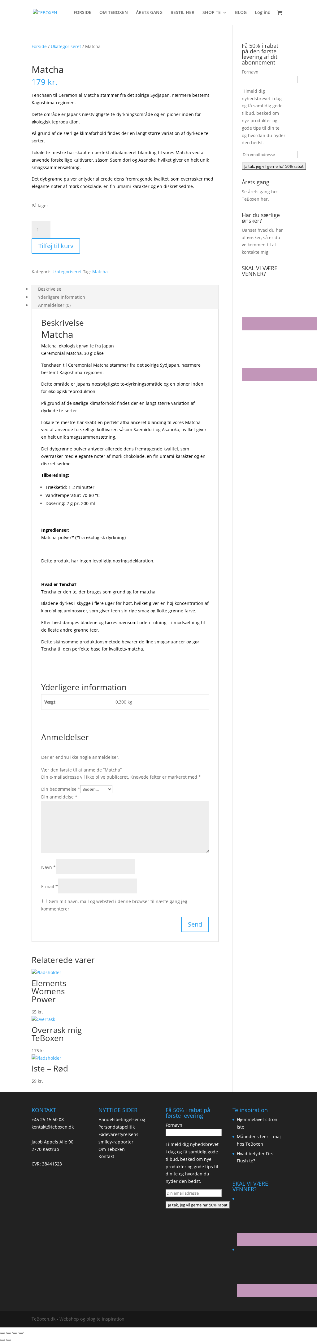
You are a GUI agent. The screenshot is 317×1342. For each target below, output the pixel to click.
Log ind (263, 12)
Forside (39, 46)
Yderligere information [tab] (61, 297)
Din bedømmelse (60, 789)
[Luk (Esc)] (21, 1333)
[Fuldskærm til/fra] (8, 1333)
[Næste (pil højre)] (8, 1340)
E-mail (49, 886)
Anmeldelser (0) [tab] (54, 305)
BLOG (241, 12)
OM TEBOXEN (113, 12)
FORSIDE (82, 12)
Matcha (100, 272)
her (264, 199)
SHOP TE (211, 12)
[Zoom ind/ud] (2, 1333)
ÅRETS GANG (149, 12)
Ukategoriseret (66, 46)
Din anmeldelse (59, 797)
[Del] (14, 1333)
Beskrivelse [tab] (49, 289)
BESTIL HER (182, 12)
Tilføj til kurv (55, 246)
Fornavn (250, 72)
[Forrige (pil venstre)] (2, 1340)
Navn (48, 867)
